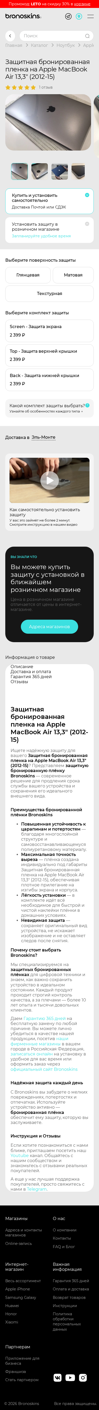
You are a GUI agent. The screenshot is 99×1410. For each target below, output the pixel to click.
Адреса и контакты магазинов (23, 1232)
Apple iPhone (17, 1289)
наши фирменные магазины (39, 1041)
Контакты (62, 1238)
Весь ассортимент (23, 1280)
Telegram (37, 1189)
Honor (11, 1314)
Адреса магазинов (49, 626)
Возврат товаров (69, 1297)
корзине (82, 4)
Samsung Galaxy (20, 1297)
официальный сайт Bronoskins (44, 1069)
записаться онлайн (32, 1054)
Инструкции (65, 1305)
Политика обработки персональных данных (67, 1322)
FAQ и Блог (64, 1246)
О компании (65, 1230)
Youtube (20, 1155)
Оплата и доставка (71, 1289)
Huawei (12, 1305)
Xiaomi (11, 1322)
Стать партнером (22, 1379)
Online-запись (18, 1243)
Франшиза (15, 1371)
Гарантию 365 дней (44, 1018)
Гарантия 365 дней (71, 1280)
